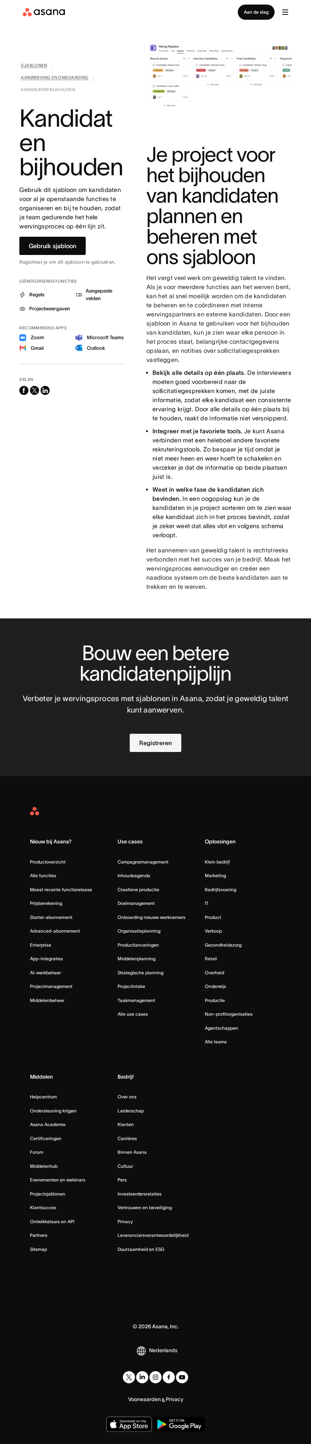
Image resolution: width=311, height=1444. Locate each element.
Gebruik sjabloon (52, 245)
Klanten (126, 1124)
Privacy (125, 1221)
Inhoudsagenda (134, 875)
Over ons (127, 1096)
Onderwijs (215, 986)
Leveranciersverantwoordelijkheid (153, 1235)
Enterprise (40, 944)
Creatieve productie (138, 889)
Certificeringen (45, 1138)
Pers (122, 1179)
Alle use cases (133, 1013)
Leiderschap (131, 1110)
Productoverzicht (48, 861)
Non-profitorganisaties (229, 1013)
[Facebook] (169, 1377)
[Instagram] (155, 1377)
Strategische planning (140, 972)
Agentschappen (221, 1028)
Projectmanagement (51, 986)
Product (213, 917)
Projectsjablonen (47, 1193)
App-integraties (46, 958)
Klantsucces (43, 1207)
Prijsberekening (46, 903)
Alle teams (216, 1041)
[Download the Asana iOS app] (129, 1424)
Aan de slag (256, 11)
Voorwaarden (144, 1399)
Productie (215, 1000)
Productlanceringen (138, 944)
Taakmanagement (136, 1000)
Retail (211, 958)
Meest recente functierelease (61, 889)
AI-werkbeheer (45, 972)
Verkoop (213, 930)
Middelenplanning (137, 958)
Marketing (215, 875)
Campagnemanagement (143, 861)
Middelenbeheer (47, 1000)
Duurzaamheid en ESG (141, 1249)
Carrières (127, 1138)
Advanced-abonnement (55, 930)
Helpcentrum (43, 1096)
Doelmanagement (136, 903)
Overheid (214, 972)
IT (207, 903)
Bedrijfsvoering (220, 889)
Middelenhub (44, 1166)
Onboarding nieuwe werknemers (151, 917)
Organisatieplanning (139, 930)
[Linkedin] (142, 1377)
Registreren (155, 742)
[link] (34, 67)
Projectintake (131, 986)
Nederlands (163, 1350)
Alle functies (43, 875)
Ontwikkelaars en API (52, 1221)
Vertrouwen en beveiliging (145, 1207)
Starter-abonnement (51, 917)
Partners (38, 1235)
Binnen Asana (132, 1152)
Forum (36, 1152)
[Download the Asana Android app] (179, 1424)
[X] (129, 1377)
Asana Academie (48, 1124)
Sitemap (38, 1249)
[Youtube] (182, 1377)
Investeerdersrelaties (140, 1193)
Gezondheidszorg (223, 944)
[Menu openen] (285, 12)
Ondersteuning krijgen (53, 1110)
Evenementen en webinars (57, 1179)
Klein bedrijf (217, 861)
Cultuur (125, 1166)
